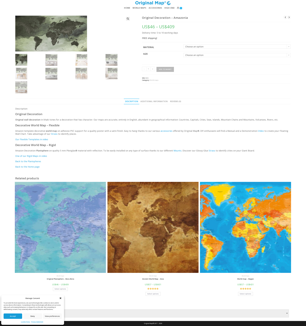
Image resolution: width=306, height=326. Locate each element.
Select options (60, 289)
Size (145, 53)
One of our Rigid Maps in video (31, 156)
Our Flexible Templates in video (31, 139)
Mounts (177, 150)
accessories (166, 130)
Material (148, 47)
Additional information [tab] (154, 101)
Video (261, 130)
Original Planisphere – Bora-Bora (60, 279)
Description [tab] (131, 101)
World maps (154, 80)
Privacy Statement (37, 322)
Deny (32, 316)
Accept (13, 316)
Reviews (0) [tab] (175, 101)
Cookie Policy (25, 322)
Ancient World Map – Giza (153, 279)
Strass (212, 150)
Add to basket (165, 69)
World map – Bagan (245, 279)
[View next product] (289, 17)
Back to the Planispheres (28, 161)
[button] (60, 298)
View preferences (52, 316)
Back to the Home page (27, 166)
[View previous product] (285, 17)
